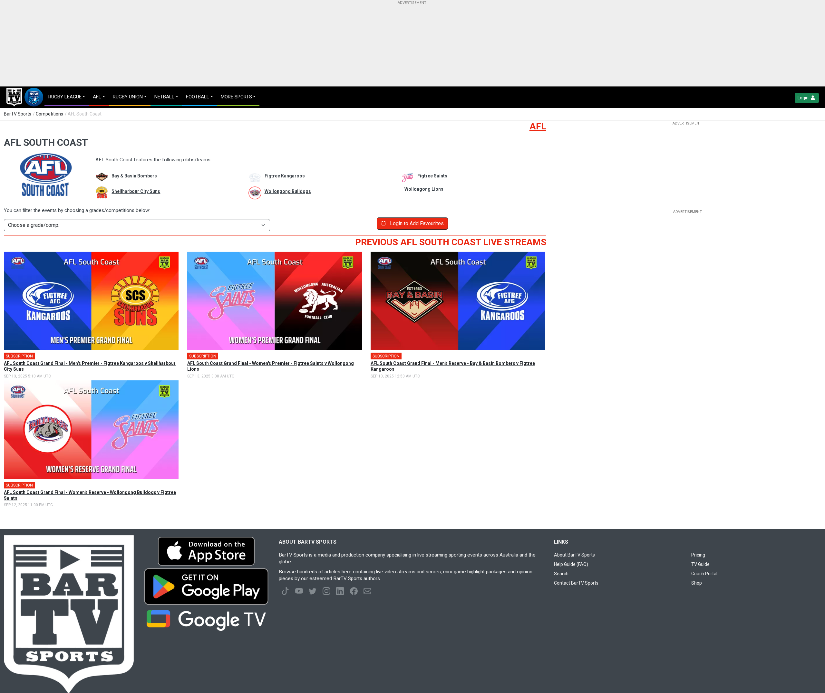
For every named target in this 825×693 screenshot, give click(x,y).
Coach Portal (704, 573)
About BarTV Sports (574, 554)
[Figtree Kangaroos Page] (251, 177)
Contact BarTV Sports (576, 583)
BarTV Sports (17, 113)
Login (804, 97)
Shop (696, 583)
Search (561, 573)
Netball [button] (164, 97)
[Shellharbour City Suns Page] (98, 192)
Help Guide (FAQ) (571, 564)
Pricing (698, 554)
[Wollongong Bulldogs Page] (251, 192)
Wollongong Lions (423, 189)
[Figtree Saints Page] (404, 177)
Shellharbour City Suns (136, 191)
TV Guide (700, 564)
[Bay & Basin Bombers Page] (98, 177)
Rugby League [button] (65, 97)
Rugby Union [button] (128, 97)
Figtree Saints (432, 175)
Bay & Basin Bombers (134, 175)
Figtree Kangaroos (285, 175)
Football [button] (197, 97)
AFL (537, 126)
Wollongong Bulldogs (288, 191)
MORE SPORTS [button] (236, 97)
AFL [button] (97, 97)
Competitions (49, 113)
